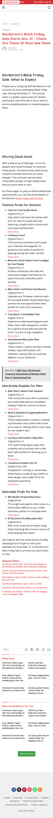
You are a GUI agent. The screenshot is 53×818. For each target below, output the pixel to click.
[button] (4, 7)
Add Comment (26, 753)
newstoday (12, 48)
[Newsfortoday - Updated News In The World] (26, 783)
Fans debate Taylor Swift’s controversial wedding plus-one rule (25, 578)
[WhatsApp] (35, 789)
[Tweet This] (32, 649)
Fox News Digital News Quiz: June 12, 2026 (21, 583)
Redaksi (45, 798)
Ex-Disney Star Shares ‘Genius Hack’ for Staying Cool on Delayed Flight (24, 592)
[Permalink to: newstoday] (4, 48)
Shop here (13, 231)
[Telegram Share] (43, 649)
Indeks (7, 798)
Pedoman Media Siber (33, 801)
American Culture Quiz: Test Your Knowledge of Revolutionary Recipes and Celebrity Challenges (24, 565)
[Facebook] (14, 789)
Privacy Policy (31, 798)
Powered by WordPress (17, 805)
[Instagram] (29, 789)
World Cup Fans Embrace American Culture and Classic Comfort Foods (24, 571)
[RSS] (40, 789)
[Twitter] (19, 789)
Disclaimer (15, 801)
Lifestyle (6, 30)
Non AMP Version (26, 811)
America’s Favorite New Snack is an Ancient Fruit (24, 587)
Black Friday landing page (29, 198)
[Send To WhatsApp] (49, 649)
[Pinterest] (24, 789)
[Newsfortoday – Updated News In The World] (21, 7)
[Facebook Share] (26, 649)
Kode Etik (17, 798)
